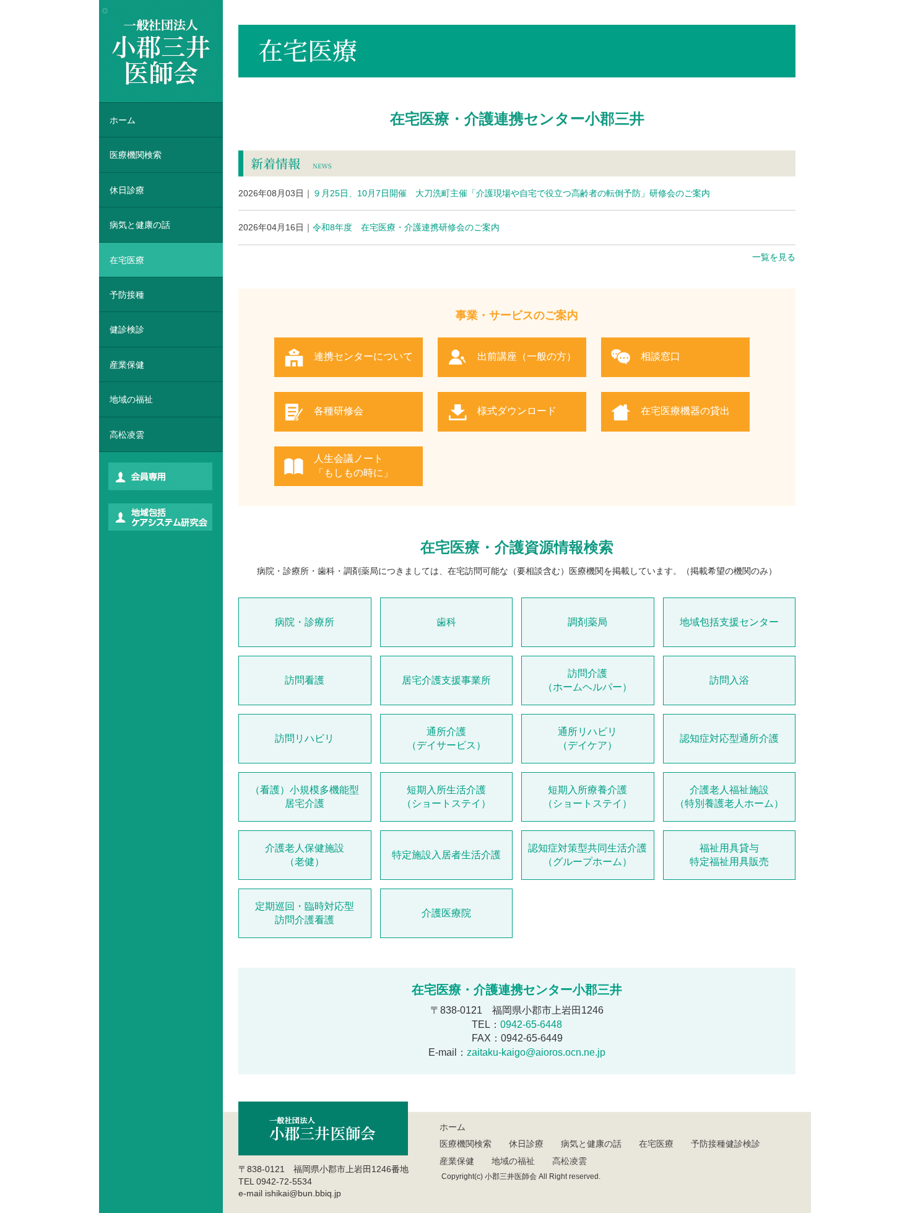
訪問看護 (304, 680)
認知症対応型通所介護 (729, 738)
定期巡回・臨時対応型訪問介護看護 (304, 913)
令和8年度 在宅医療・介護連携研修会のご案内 (369, 227)
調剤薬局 (587, 622)
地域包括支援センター (729, 622)
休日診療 (127, 190)
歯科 (446, 622)
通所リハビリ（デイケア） (587, 738)
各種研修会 (338, 411)
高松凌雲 (127, 435)
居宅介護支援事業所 (446, 680)
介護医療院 (446, 913)
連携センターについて (363, 356)
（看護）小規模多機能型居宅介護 (304, 797)
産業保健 (127, 365)
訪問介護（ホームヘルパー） (587, 680)
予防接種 (127, 295)
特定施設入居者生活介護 (446, 855)
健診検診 (127, 329)
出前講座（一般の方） (526, 356)
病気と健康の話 (140, 225)
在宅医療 (127, 260)
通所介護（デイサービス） (446, 738)
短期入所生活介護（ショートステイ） (446, 797)
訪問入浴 (729, 680)
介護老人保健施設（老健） (304, 855)
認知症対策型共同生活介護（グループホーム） (587, 855)
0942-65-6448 (531, 1024)
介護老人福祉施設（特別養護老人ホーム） (729, 797)
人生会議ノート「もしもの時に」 (353, 465)
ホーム (123, 120)
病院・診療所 (304, 622)
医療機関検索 (466, 1144)
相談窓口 (660, 356)
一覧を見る (773, 257)
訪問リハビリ (304, 738)
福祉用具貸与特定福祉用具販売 (729, 855)
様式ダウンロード (517, 411)
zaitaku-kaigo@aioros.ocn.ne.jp (536, 1052)
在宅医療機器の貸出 (685, 411)
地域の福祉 (131, 399)
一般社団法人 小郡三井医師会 (161, 51)
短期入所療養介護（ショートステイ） (587, 797)
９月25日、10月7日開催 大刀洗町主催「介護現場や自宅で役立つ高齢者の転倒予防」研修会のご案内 (474, 193)
